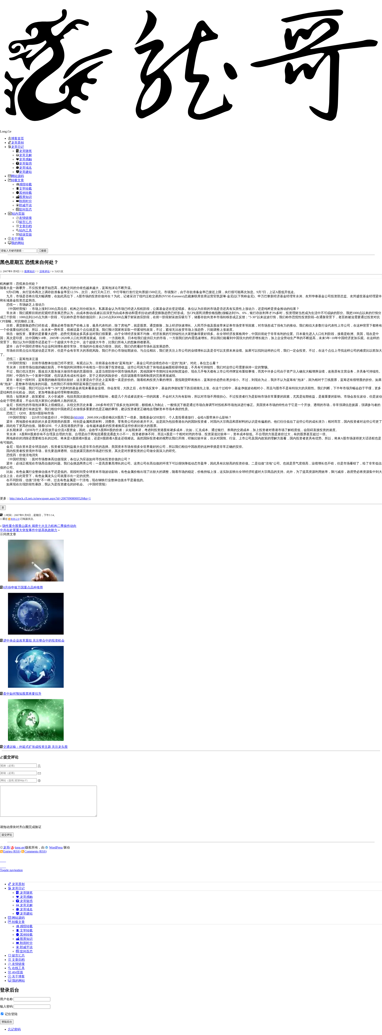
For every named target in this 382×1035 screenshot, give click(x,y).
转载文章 (17, 180)
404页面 (17, 972)
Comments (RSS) (35, 851)
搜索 (43, 250)
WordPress (56, 847)
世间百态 (25, 209)
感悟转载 (25, 184)
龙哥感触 (25, 159)
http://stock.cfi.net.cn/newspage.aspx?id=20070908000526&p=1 (50, 498)
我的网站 (17, 242)
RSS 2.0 (15, 518)
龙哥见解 (25, 155)
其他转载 (25, 192)
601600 (79, 417)
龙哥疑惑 (25, 163)
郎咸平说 (25, 205)
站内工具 (25, 230)
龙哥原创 (17, 142)
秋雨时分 (25, 201)
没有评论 (44, 271)
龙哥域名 (25, 167)
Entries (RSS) (11, 851)
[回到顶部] (191, 859)
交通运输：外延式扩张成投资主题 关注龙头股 (35, 746)
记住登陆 (11, 1014)
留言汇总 (25, 221)
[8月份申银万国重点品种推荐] (36, 580)
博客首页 (17, 138)
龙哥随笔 (25, 150)
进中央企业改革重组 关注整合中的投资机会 (33, 640)
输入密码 (6, 1006)
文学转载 (25, 188)
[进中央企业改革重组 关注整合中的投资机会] (36, 633)
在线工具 (18, 968)
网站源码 (17, 176)
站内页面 (18, 213)
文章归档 (25, 226)
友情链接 (25, 217)
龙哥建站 (25, 171)
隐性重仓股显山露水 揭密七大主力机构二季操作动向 (39, 526)
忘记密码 (14, 1029)
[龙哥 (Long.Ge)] (191, 65)
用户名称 (6, 999)
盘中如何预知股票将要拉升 (22, 693)
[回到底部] (191, 865)
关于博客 (17, 238)
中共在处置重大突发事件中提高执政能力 (28, 530)
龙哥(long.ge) (14, 847)
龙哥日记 (17, 146)
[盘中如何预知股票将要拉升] (36, 686)
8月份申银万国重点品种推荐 (23, 587)
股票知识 (25, 196)
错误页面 (25, 234)
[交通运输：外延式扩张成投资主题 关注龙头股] (36, 739)
